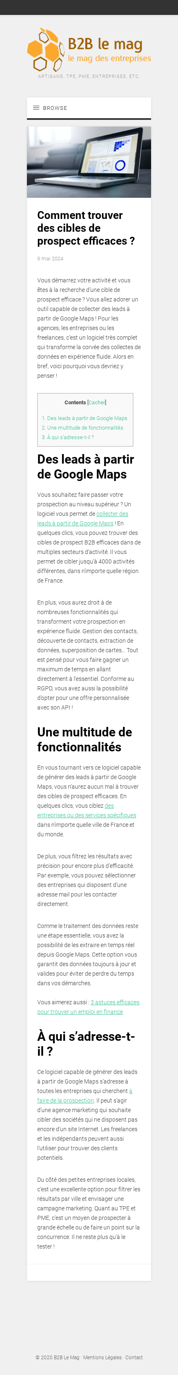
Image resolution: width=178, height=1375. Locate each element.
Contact (134, 1357)
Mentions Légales (102, 1357)
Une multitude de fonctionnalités (82, 428)
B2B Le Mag (66, 1357)
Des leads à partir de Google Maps (85, 418)
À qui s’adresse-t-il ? (68, 437)
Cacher (97, 403)
